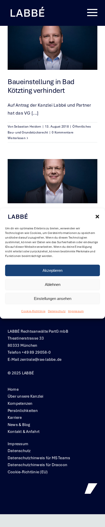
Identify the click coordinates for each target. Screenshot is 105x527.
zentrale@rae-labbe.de (41, 359)
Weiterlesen (16, 138)
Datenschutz (56, 311)
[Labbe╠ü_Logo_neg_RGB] (27, 7)
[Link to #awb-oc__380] (92, 13)
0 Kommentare (62, 132)
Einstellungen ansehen (52, 298)
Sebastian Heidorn (27, 127)
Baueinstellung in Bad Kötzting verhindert (41, 86)
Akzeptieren (52, 270)
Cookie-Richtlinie (33, 311)
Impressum (76, 311)
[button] (97, 216)
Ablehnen (52, 284)
